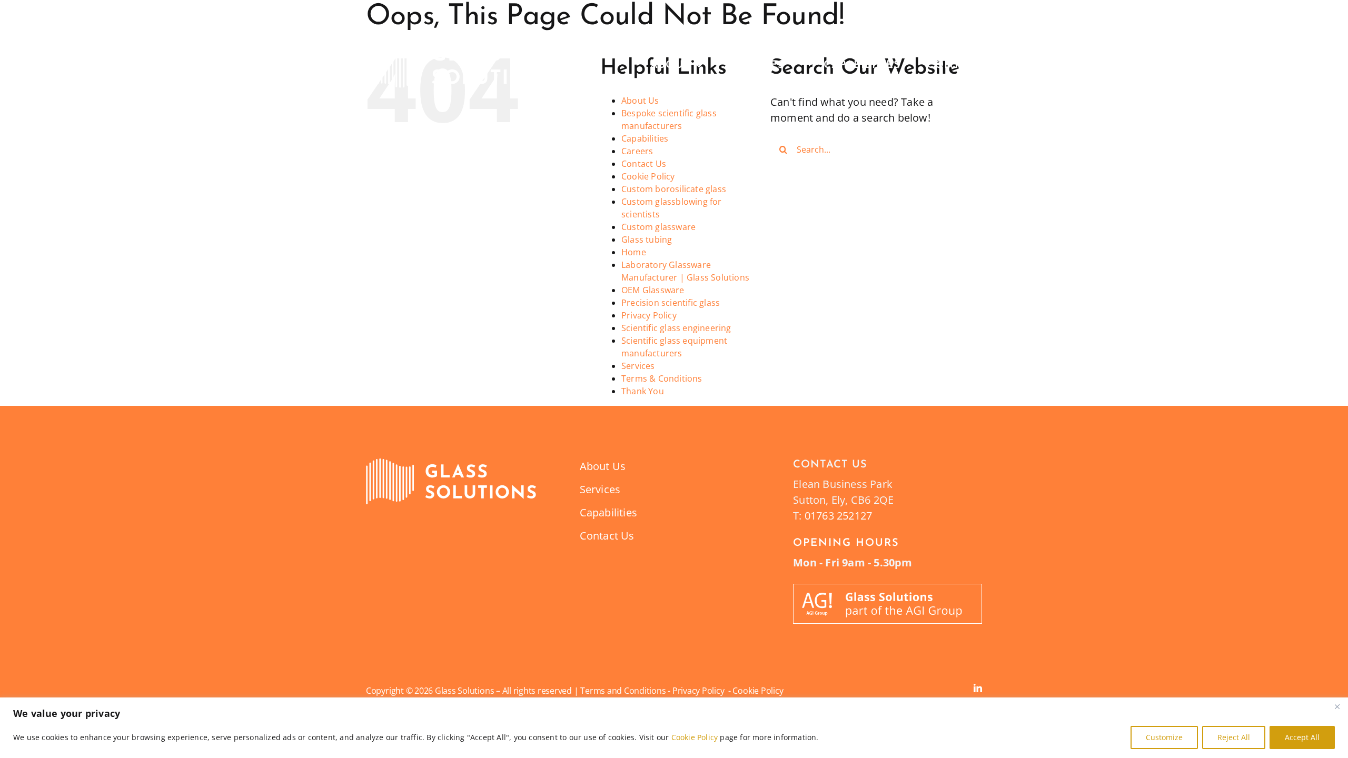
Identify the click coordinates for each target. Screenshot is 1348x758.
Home (633, 252)
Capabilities (644, 138)
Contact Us (643, 163)
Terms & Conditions (661, 378)
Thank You (642, 391)
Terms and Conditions (623, 690)
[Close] (1337, 706)
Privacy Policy (649, 315)
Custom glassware (658, 227)
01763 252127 (838, 515)
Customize (1164, 737)
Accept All (1302, 737)
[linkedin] (978, 688)
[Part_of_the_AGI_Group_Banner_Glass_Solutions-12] (887, 589)
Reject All (1233, 737)
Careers (637, 151)
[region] (674, 727)
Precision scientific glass (670, 302)
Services (638, 366)
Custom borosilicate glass (673, 189)
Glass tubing (646, 239)
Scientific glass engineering (676, 328)
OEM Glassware (653, 290)
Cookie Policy (694, 737)
